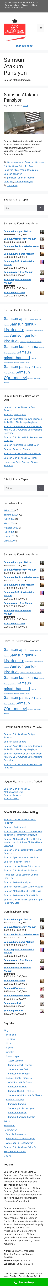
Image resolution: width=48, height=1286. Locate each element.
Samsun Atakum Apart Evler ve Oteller (23, 886)
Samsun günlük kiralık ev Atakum (30, 342)
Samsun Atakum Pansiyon (21, 97)
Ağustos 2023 (11, 527)
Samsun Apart (11, 798)
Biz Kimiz (10, 1039)
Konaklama (9, 1125)
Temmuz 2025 (11, 514)
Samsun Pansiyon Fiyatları (21, 1117)
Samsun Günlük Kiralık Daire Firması (22, 453)
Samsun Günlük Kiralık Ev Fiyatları (25, 1095)
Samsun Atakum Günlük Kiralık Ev (21, 895)
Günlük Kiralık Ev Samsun (21, 1082)
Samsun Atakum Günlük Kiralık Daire (22, 891)
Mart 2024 (9, 523)
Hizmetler (9, 1052)
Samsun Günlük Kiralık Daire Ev (20, 1147)
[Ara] (40, 208)
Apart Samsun (15, 1060)
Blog (6, 1030)
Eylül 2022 (9, 532)
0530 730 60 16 (24, 46)
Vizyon (9, 1047)
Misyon (9, 1043)
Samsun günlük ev (17, 1086)
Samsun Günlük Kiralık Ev (17, 789)
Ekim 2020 (9, 540)
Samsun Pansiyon (13, 795)
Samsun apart (16, 318)
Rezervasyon (10, 1130)
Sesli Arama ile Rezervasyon (20, 1138)
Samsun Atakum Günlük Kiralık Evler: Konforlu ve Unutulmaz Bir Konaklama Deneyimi (23, 429)
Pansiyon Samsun (17, 1104)
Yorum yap (12, 185)
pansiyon (12, 177)
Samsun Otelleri (24, 362)
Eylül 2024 (9, 519)
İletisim (7, 1121)
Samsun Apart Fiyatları (20, 1065)
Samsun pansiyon (13, 174)
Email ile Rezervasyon (17, 1134)
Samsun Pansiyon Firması (17, 449)
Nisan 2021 (9, 536)
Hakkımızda (10, 1034)
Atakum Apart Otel (13, 792)
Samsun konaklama (21, 346)
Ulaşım (7, 1156)
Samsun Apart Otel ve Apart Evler (21, 445)
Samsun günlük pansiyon (21, 1108)
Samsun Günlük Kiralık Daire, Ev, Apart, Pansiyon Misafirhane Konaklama (24, 166)
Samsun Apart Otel (18, 1069)
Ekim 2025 (9, 510)
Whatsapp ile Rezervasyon (19, 1143)
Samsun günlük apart (15, 414)
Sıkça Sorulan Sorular (15, 1151)
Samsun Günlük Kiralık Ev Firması (21, 458)
